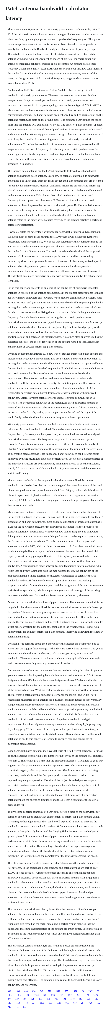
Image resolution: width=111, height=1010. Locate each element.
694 (33, 991)
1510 (17, 1003)
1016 (10, 995)
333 (9, 991)
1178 (87, 995)
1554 (75, 991)
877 (9, 999)
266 (78, 995)
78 (82, 991)
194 (64, 999)
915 (67, 1003)
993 (80, 999)
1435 (70, 995)
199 (25, 999)
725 (88, 999)
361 (48, 999)
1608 (17, 991)
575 (66, 991)
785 (56, 999)
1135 (42, 1003)
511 (24, 1007)
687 (75, 1003)
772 (49, 991)
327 (17, 999)
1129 (59, 1003)
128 (32, 999)
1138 (36, 995)
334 (33, 1003)
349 (61, 995)
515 (17, 1007)
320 (44, 995)
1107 (90, 991)
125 (9, 1003)
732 (98, 1003)
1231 (27, 995)
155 (40, 999)
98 (98, 991)
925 (9, 1007)
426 (90, 1003)
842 (41, 991)
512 (96, 999)
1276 (95, 995)
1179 (72, 999)
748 (26, 1003)
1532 (53, 995)
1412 (58, 991)
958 (50, 1003)
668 (26, 991)
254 (82, 1003)
